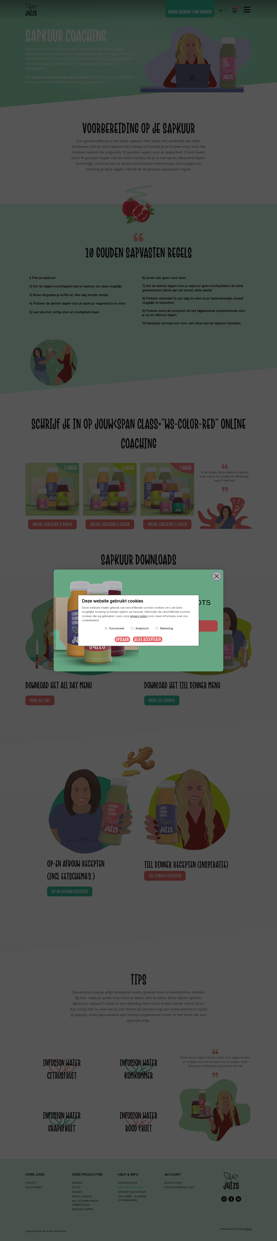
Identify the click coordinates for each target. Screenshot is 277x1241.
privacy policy (139, 616)
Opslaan (122, 639)
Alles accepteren (147, 639)
